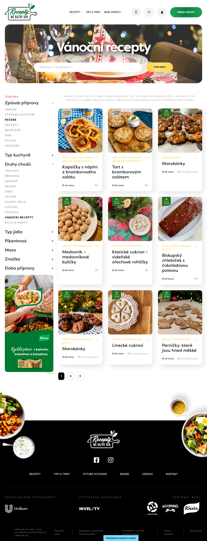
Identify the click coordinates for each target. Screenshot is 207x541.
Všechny (12, 171)
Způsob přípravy (22, 103)
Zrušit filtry (11, 96)
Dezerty (12, 125)
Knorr (124, 474)
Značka (12, 259)
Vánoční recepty (19, 217)
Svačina (11, 207)
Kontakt (172, 474)
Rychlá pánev (16, 222)
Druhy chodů (18, 164)
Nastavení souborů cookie (121, 538)
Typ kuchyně (18, 155)
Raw (8, 135)
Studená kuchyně (20, 114)
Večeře (11, 196)
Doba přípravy (19, 268)
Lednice (147, 474)
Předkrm (12, 176)
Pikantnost (16, 241)
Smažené (12, 145)
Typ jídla (13, 232)
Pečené (11, 120)
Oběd (9, 191)
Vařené (11, 109)
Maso (10, 250)
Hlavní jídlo (15, 202)
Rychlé (11, 140)
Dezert (11, 186)
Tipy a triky (93, 12)
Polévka (12, 212)
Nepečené (13, 130)
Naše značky (112, 12)
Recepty (75, 12)
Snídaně (11, 181)
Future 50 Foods (95, 474)
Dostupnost (196, 531)
